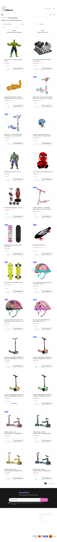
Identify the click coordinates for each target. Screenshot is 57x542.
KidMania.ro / (5, 17)
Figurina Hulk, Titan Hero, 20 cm (12, 172)
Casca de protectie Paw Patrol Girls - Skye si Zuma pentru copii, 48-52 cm (13, 320)
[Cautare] (54, 8)
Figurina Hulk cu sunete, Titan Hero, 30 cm (13, 60)
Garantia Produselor (24, 517)
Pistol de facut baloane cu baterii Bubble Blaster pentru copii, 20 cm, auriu (13, 97)
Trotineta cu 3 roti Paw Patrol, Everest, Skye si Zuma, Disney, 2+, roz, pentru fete (43, 97)
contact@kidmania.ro (8, 530)
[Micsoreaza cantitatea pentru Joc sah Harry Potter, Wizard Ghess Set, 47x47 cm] (34, 69)
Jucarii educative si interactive (14, 32)
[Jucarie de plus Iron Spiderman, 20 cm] (43, 160)
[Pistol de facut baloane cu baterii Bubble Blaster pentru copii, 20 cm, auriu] (14, 86)
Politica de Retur (24, 516)
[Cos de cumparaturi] (54, 14)
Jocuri (42, 30)
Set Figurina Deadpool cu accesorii (13, 207)
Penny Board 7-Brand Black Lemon (13, 282)
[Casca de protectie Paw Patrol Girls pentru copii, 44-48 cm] (43, 271)
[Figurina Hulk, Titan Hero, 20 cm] (14, 160)
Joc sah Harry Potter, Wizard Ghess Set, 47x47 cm (42, 60)
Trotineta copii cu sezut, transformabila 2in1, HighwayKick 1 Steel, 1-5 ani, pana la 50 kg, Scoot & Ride (42, 470)
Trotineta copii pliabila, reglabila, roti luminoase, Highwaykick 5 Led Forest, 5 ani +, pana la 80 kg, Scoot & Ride (14, 358)
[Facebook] (27, 531)
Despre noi (3, 514)
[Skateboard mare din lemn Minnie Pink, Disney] (14, 234)
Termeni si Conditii (5, 516)
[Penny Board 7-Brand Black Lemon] (14, 271)
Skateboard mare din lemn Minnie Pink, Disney (13, 245)
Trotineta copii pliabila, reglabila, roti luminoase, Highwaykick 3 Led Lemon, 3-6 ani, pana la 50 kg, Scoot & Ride (14, 395)
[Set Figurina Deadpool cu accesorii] (14, 196)
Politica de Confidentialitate (7, 517)
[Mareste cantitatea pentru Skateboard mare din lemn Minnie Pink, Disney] (10, 254)
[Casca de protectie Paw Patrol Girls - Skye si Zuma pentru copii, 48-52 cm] (14, 308)
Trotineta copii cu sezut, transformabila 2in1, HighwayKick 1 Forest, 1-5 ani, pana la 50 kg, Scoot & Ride (42, 432)
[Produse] (2, 15)
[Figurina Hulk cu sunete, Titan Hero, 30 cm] (14, 48)
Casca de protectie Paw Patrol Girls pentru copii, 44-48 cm (42, 283)
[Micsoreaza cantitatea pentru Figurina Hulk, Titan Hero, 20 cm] (5, 180)
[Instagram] (29, 531)
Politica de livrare (5, 519)
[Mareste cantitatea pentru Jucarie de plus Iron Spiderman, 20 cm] (39, 180)
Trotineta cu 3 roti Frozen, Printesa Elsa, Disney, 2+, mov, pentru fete (13, 135)
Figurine (14, 30)
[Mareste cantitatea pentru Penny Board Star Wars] (39, 254)
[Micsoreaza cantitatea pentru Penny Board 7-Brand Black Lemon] (5, 292)
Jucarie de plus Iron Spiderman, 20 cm (43, 172)
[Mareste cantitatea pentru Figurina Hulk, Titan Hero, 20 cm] (10, 180)
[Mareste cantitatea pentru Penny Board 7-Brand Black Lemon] (10, 292)
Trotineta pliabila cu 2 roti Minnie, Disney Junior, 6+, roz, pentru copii (42, 208)
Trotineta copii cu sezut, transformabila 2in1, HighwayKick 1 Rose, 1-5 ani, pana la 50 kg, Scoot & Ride (13, 432)
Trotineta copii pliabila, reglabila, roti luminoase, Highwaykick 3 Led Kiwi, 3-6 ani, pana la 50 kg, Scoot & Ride (43, 395)
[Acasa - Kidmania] (10, 8)
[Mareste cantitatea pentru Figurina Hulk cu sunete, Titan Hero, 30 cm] (10, 69)
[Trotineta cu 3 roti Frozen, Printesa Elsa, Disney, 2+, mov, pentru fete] (14, 123)
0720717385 (6, 528)
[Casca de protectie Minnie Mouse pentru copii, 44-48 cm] (43, 308)
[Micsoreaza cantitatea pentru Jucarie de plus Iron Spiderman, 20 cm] (34, 180)
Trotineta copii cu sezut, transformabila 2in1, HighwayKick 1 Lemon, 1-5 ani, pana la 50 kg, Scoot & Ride (14, 470)
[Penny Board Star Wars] (43, 234)
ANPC (21, 519)
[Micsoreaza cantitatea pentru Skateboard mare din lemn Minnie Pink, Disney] (5, 254)
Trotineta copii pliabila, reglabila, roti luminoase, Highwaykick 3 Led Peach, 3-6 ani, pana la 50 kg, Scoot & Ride (42, 358)
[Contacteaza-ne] (50, 14)
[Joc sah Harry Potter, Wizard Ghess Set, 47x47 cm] (43, 48)
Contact (3, 521)
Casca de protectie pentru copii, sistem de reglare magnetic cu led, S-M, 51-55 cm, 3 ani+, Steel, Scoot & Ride (42, 135)
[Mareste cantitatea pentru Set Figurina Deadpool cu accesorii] (10, 217)
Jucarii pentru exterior (43, 32)
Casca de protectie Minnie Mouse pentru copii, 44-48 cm (41, 320)
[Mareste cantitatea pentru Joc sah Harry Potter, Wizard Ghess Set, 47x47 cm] (39, 69)
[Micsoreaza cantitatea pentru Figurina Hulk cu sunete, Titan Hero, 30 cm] (5, 69)
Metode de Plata (23, 514)
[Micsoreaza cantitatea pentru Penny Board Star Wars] (34, 254)
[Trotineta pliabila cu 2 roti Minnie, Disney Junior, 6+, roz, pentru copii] (43, 196)
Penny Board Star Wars (39, 245)
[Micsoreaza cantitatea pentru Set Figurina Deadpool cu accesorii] (5, 217)
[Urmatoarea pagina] (54, 483)
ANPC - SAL (22, 521)
